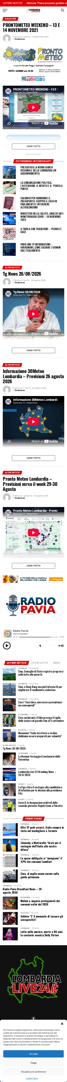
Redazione (20, 39)
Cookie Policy (32, 1078)
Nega (33, 1062)
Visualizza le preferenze (33, 1071)
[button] (62, 1023)
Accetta (33, 1053)
